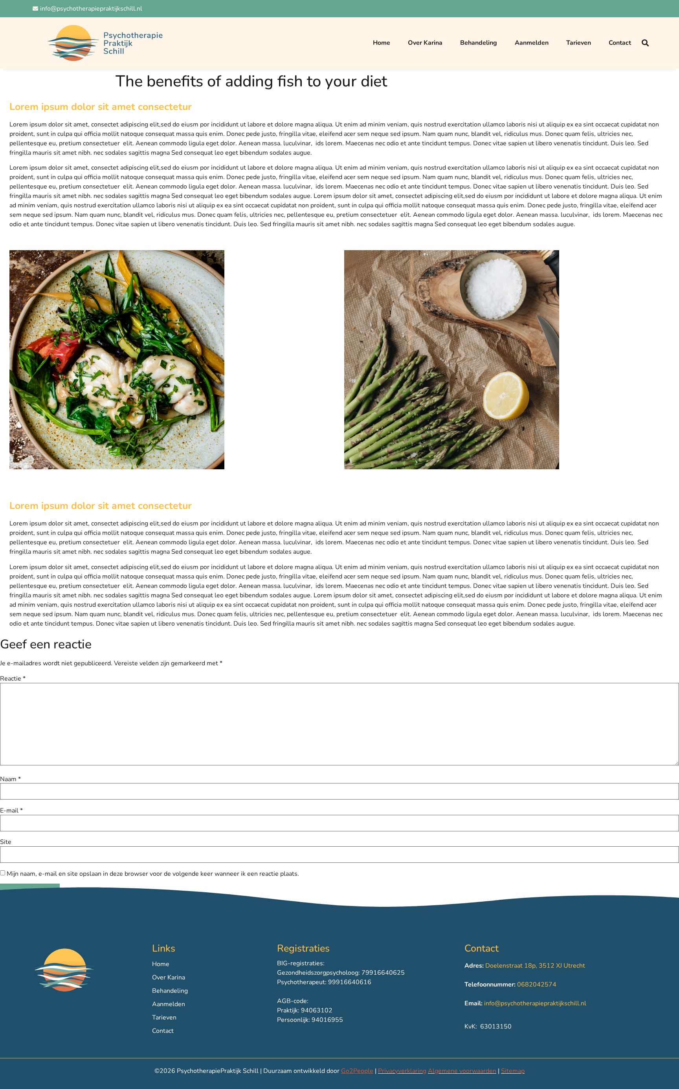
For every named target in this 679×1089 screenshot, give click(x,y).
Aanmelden (532, 42)
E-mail (11, 810)
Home (381, 42)
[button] (645, 43)
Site (5, 842)
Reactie (13, 678)
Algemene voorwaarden (462, 1071)
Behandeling (478, 42)
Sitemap (513, 1071)
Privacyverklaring (402, 1071)
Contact (620, 42)
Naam (10, 779)
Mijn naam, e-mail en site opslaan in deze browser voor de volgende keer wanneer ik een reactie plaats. (153, 874)
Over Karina (425, 42)
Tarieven (578, 42)
